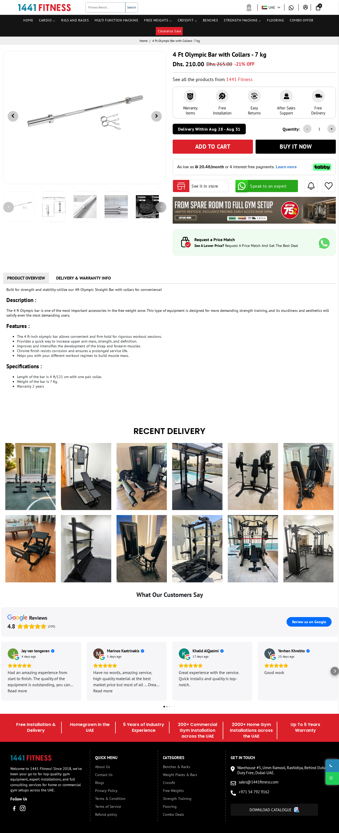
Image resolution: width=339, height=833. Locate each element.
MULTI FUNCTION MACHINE (116, 20)
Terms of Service (108, 806)
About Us (102, 766)
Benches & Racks (176, 766)
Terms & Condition (110, 798)
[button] (4, 671)
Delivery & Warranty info (83, 278)
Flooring (170, 806)
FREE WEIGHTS (156, 20)
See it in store (204, 186)
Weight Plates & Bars (180, 774)
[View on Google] (13, 653)
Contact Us (104, 774)
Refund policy (106, 814)
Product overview (26, 278)
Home (144, 41)
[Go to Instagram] (22, 809)
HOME (28, 20)
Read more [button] (17, 690)
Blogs (99, 782)
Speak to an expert (268, 186)
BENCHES (210, 20)
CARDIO (45, 20)
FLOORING (275, 20)
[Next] (161, 207)
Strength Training (177, 798)
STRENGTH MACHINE (240, 20)
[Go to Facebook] (14, 809)
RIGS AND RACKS (75, 20)
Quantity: (291, 129)
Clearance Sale (169, 31)
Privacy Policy (106, 790)
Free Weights (173, 790)
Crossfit (169, 782)
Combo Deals (173, 814)
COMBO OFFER (302, 20)
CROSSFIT (185, 20)
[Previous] (8, 207)
